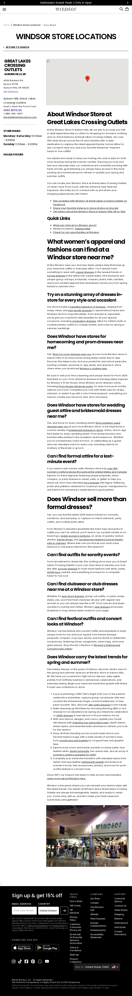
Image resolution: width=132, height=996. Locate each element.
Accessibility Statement (96, 936)
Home (6, 25)
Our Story (95, 898)
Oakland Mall (82, 228)
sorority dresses (68, 568)
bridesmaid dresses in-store (86, 430)
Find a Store (76, 901)
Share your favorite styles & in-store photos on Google (85, 208)
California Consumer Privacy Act (75, 927)
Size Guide (119, 927)
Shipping (119, 914)
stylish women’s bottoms (75, 536)
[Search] (121, 9)
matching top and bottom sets (90, 722)
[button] (87, 78)
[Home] (66, 9)
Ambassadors (98, 930)
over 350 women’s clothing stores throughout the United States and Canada (87, 470)
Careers (94, 902)
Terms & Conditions (75, 949)
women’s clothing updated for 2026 (74, 754)
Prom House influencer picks (76, 386)
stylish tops (53, 572)
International (121, 922)
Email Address (21, 904)
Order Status (121, 910)
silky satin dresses (99, 704)
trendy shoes (65, 539)
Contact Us (120, 905)
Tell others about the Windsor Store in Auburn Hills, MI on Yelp (89, 211)
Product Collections (76, 960)
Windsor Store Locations (27, 25)
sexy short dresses (73, 596)
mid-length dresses (80, 310)
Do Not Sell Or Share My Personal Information (76, 939)
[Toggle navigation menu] (4, 9)
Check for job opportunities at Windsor (76, 232)
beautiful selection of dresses (87, 306)
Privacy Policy (58, 925)
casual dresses (85, 272)
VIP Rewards (74, 911)
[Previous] (4, 2)
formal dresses (56, 275)
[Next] (127, 2)
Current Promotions (120, 933)
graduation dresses (84, 321)
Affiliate (94, 914)
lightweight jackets (92, 762)
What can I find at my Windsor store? (75, 225)
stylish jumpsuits (79, 751)
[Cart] (126, 9)
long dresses (91, 482)
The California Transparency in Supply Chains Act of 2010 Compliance (46, 982)
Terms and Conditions (38, 925)
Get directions (10, 91)
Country (44, 904)
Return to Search (17, 47)
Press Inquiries (97, 918)
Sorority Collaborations (98, 924)
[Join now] (64, 911)
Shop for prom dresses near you (72, 354)
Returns (118, 918)
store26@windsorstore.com (20, 117)
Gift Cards (75, 905)
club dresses (102, 607)
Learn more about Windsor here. (66, 778)
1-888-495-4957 (13, 113)
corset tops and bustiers (74, 740)
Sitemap (74, 954)
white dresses (64, 715)
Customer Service (119, 900)
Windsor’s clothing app (93, 368)
